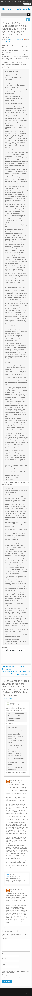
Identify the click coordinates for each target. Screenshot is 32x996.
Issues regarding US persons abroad (10, 41)
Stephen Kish (20, 39)
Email (4, 959)
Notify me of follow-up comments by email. (14, 975)
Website (4, 964)
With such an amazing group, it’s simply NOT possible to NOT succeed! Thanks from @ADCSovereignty (13, 668)
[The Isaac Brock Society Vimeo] (28, 4)
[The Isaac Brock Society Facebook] (26, 4)
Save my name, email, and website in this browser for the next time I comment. (15, 971)
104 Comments (22, 41)
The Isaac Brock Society (16, 9)
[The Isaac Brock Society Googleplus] (24, 4)
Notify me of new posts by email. (12, 977)
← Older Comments (7, 698)
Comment (5, 938)
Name (4, 953)
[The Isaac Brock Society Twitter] (30, 4)
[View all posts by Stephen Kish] (24, 39)
